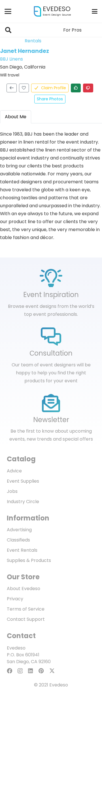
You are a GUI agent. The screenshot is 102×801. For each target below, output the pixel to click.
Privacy (15, 598)
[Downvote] (88, 88)
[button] (8, 11)
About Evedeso (23, 588)
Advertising (19, 529)
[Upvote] (76, 88)
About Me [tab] (15, 116)
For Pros (72, 30)
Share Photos (50, 99)
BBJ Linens (11, 59)
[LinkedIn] (30, 670)
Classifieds (18, 540)
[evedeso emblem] (37, 11)
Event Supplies (23, 481)
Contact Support (26, 619)
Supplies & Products (29, 560)
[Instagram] (20, 671)
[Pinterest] (41, 670)
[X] (52, 670)
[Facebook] (9, 670)
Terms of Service (25, 609)
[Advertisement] (51, 750)
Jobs (12, 491)
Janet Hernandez (24, 51)
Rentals (33, 41)
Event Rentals (22, 550)
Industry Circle (23, 501)
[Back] (12, 88)
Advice (14, 471)
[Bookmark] (24, 88)
